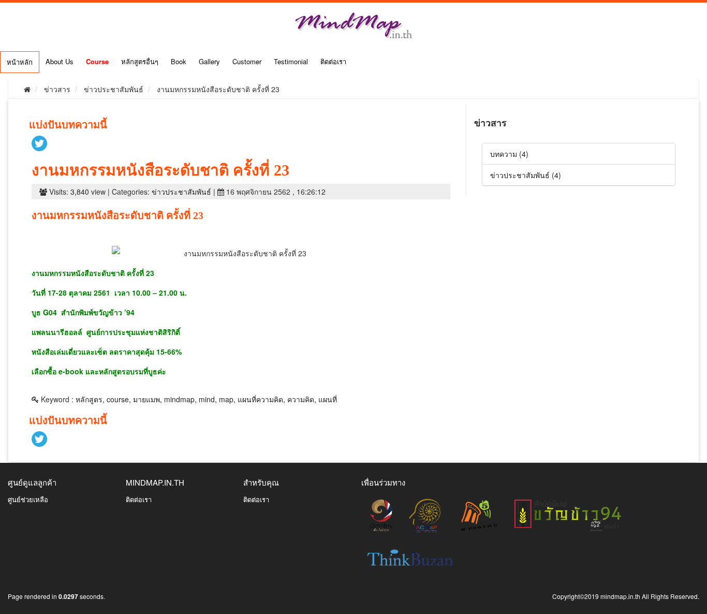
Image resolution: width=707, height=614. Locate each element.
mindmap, (180, 399)
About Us (59, 61)
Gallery (209, 61)
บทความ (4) (509, 154)
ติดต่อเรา (333, 61)
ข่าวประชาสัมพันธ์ (113, 89)
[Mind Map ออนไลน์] (478, 515)
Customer (246, 61)
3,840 (79, 191)
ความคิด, (301, 399)
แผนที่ (327, 399)
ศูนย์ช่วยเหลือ (28, 499)
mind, (208, 399)
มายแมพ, (147, 399)
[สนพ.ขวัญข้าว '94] (567, 515)
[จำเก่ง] (425, 515)
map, (227, 399)
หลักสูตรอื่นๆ (139, 61)
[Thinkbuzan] (410, 557)
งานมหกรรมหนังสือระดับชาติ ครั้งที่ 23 (218, 89)
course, (119, 399)
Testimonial (291, 61)
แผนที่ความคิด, (261, 399)
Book (178, 61)
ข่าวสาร (57, 89)
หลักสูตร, (90, 399)
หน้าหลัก (20, 62)
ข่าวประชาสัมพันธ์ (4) (525, 175)
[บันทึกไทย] (381, 515)
